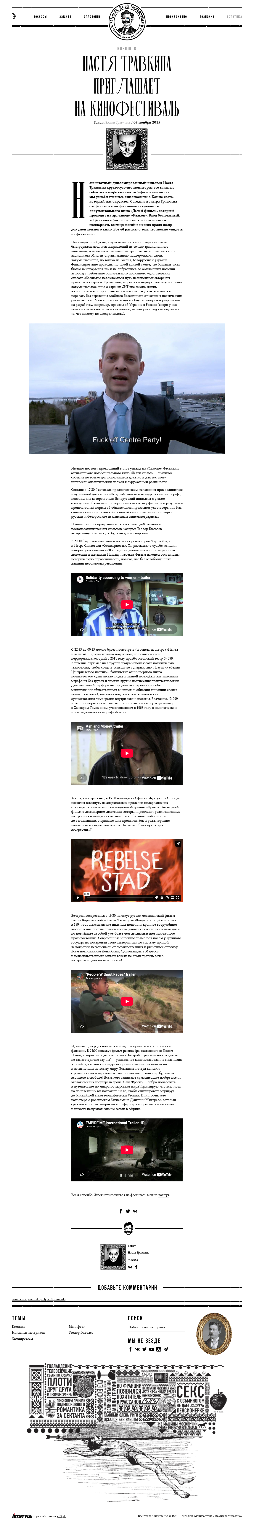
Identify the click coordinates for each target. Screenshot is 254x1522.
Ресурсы (40, 16)
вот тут (163, 1195)
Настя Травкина (138, 1252)
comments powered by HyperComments (38, 1299)
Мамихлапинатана (227, 1516)
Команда (18, 1326)
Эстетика (234, 16)
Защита (65, 16)
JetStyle (61, 1516)
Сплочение (92, 16)
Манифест (77, 1326)
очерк (82, 1100)
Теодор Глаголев (81, 1332)
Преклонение (176, 16)
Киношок (127, 49)
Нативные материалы (28, 1332)
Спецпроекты (22, 1338)
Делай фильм (143, 211)
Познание (207, 16)
